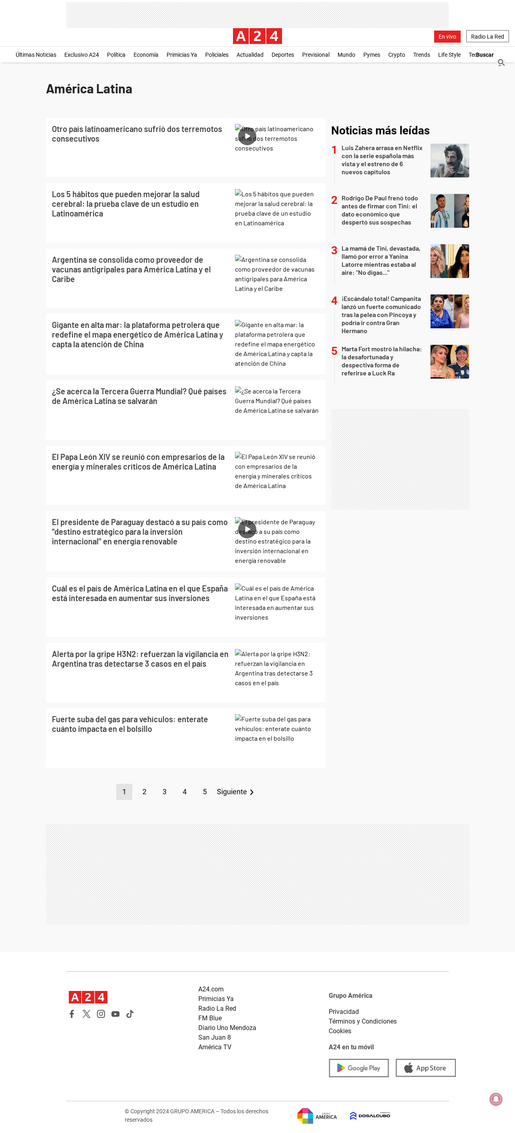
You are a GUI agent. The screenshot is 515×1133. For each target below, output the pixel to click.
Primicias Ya (182, 55)
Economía (146, 55)
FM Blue (210, 1018)
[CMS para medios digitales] (363, 1116)
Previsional (316, 55)
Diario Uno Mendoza (227, 1028)
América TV (214, 1047)
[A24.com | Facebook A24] (72, 1014)
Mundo (346, 55)
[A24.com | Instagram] (101, 1014)
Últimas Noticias (36, 55)
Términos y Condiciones (363, 1021)
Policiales (217, 55)
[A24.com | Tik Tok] (130, 1014)
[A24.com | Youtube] (115, 1014)
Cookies (340, 1031)
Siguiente (232, 791)
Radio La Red (487, 36)
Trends (421, 55)
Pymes (371, 55)
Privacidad (344, 1012)
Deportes (283, 55)
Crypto (396, 55)
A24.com (211, 989)
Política (116, 55)
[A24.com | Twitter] (86, 1014)
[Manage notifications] (496, 1099)
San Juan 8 (214, 1037)
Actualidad (250, 55)
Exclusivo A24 (81, 55)
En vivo (447, 36)
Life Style (449, 55)
